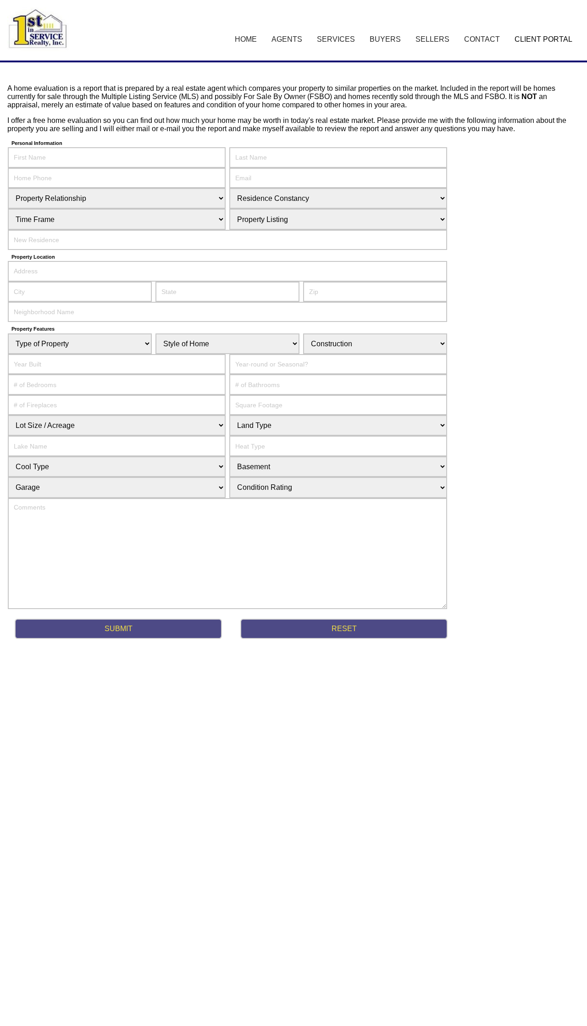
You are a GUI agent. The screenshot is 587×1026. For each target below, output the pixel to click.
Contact (482, 39)
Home (246, 39)
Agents (286, 39)
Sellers (432, 39)
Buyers (385, 39)
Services (336, 39)
